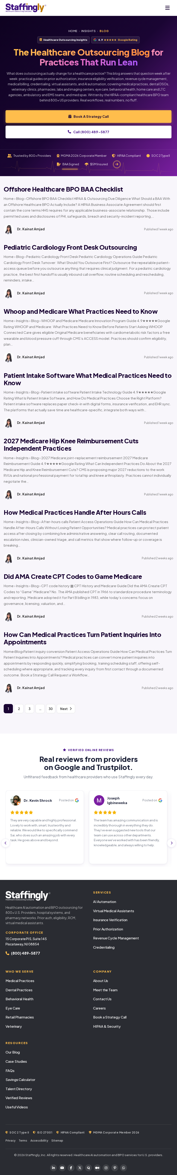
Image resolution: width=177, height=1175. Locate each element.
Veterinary (14, 1026)
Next (64, 709)
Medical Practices (20, 980)
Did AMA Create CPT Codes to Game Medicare (73, 576)
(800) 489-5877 (25, 953)
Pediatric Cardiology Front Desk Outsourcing (70, 247)
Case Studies (16, 1061)
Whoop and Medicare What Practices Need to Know (81, 311)
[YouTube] (62, 1167)
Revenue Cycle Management (116, 938)
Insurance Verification (110, 920)
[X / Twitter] (79, 1167)
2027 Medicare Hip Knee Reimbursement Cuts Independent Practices (71, 444)
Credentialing (104, 947)
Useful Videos (17, 1107)
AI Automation (104, 901)
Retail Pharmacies (20, 1017)
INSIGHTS (88, 31)
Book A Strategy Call (91, 116)
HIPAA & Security (107, 1026)
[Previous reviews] (5, 843)
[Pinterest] (114, 1167)
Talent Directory (19, 1088)
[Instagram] (106, 1167)
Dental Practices (19, 990)
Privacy (10, 1140)
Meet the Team (105, 990)
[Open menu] (167, 7)
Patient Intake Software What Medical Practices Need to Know (88, 379)
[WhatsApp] (123, 1167)
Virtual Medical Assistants (113, 911)
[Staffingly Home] (45, 896)
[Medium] (97, 1167)
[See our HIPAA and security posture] (116, 164)
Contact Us (102, 999)
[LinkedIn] (53, 1167)
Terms (23, 1140)
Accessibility (39, 1140)
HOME (72, 31)
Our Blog (13, 1052)
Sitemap (57, 1140)
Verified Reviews (19, 1097)
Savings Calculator (20, 1079)
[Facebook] (71, 1167)
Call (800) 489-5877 (91, 132)
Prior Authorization (108, 929)
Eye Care (13, 1008)
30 (51, 709)
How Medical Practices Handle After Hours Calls (75, 512)
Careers (99, 1008)
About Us (100, 980)
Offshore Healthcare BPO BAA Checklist (63, 189)
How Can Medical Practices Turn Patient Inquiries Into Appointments (82, 638)
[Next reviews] (171, 843)
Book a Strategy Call (110, 1017)
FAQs (10, 1070)
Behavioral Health (19, 999)
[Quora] (88, 1167)
